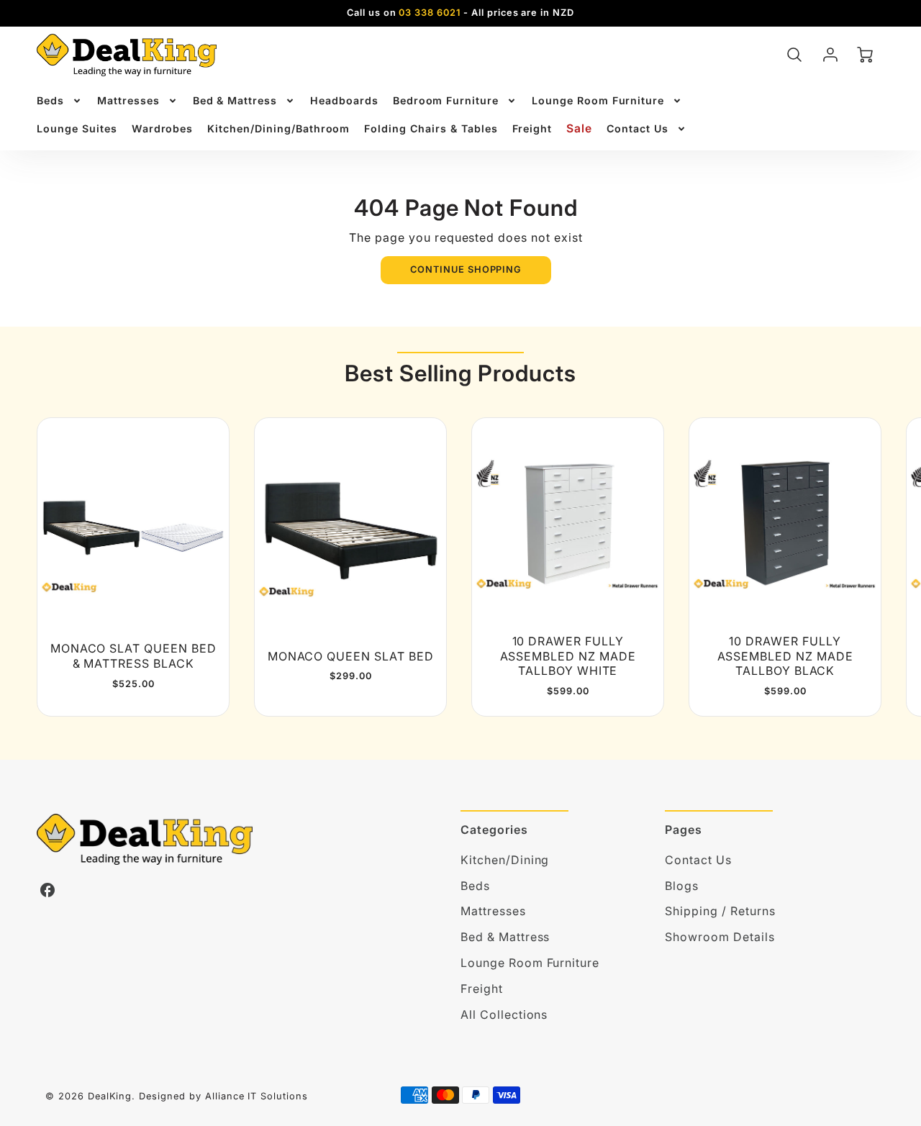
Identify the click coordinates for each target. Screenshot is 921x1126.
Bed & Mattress (235, 100)
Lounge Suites (77, 128)
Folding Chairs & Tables (430, 128)
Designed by (170, 1096)
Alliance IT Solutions (256, 1096)
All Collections (504, 1014)
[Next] (863, 567)
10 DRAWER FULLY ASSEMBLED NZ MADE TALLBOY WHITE (568, 656)
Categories (494, 829)
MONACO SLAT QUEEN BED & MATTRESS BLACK (133, 656)
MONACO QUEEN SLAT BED (351, 656)
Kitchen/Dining (504, 860)
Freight (532, 128)
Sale (579, 128)
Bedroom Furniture (446, 100)
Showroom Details (719, 937)
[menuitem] (60, 100)
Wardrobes (163, 128)
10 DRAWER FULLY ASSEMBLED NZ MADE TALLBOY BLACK (785, 656)
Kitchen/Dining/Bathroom (278, 128)
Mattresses (128, 100)
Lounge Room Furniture (598, 100)
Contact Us (637, 128)
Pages (683, 829)
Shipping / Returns (720, 911)
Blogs (682, 885)
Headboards (344, 100)
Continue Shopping (466, 269)
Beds (50, 100)
